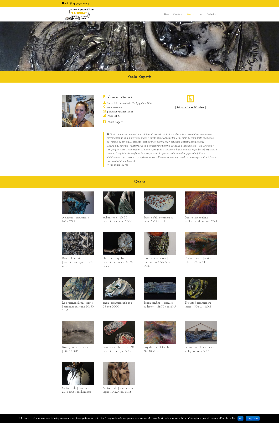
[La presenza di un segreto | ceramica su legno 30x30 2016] (78, 298)
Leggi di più (253, 418)
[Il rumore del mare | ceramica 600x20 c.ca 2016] (160, 254)
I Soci (189, 14)
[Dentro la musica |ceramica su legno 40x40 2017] (78, 254)
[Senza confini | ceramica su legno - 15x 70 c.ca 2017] (160, 298)
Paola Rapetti (114, 115)
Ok (240, 418)
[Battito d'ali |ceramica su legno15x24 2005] (160, 213)
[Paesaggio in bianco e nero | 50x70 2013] (78, 343)
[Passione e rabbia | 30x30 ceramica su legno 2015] (119, 343)
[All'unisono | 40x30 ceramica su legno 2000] (119, 213)
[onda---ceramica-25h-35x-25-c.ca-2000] (119, 298)
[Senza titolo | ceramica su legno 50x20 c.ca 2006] (119, 383)
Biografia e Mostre (190, 107)
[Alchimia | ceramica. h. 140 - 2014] (78, 213)
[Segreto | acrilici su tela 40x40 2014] (160, 343)
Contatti (210, 14)
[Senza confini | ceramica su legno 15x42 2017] (201, 343)
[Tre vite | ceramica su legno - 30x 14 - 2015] (201, 298)
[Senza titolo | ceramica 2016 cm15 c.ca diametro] (78, 383)
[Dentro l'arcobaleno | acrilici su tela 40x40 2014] (201, 213)
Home (166, 14)
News (201, 14)
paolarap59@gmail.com (120, 111)
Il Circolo (176, 14)
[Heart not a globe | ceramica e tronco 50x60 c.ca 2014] (119, 254)
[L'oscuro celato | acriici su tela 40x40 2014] (201, 254)
